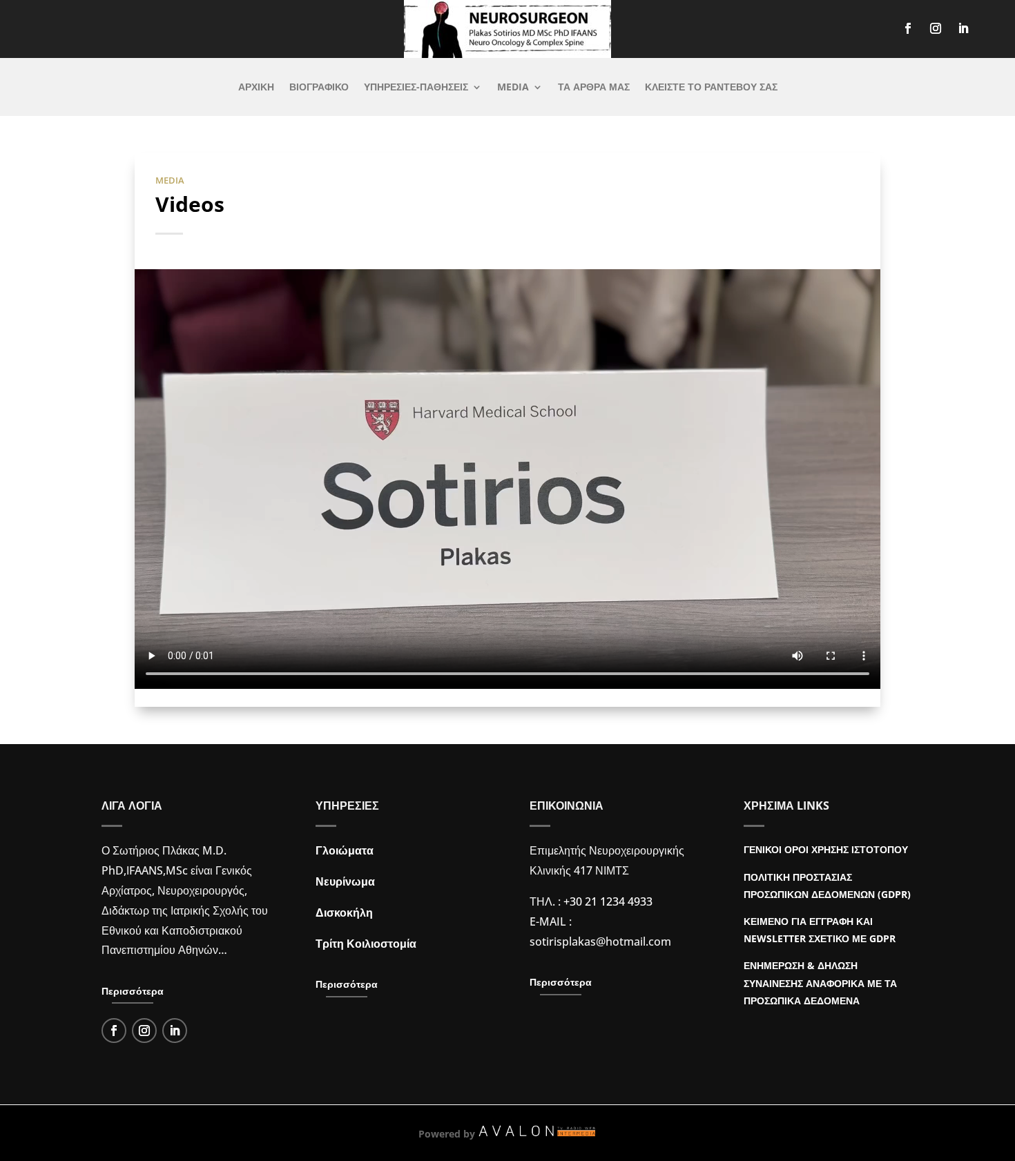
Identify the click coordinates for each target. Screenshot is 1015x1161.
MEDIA (513, 87)
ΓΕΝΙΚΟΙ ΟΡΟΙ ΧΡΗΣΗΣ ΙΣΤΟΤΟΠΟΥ (826, 849)
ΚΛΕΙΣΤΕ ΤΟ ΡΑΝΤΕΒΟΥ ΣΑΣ (711, 87)
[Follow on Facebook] (908, 28)
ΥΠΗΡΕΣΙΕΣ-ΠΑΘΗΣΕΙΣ (416, 87)
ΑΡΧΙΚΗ (256, 87)
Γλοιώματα (345, 850)
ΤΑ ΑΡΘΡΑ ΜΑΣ (594, 87)
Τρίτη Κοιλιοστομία (366, 943)
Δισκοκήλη (344, 912)
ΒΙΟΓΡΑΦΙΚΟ (319, 87)
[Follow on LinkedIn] (963, 28)
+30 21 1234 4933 (607, 901)
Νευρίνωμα (345, 881)
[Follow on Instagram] (936, 28)
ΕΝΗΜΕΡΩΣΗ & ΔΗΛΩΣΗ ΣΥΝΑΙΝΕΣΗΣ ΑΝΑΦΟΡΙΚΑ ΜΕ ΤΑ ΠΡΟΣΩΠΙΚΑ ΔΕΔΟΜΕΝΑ (820, 982)
